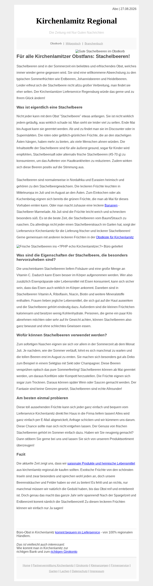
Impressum (97, 571)
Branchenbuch (94, 43)
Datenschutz (80, 571)
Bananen (111, 205)
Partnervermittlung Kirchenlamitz (53, 565)
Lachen (65, 571)
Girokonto (82, 565)
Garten (53, 571)
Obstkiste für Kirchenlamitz (115, 237)
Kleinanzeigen (100, 565)
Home (26, 565)
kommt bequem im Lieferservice (77, 532)
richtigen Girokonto (64, 551)
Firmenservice (120, 565)
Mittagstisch (73, 43)
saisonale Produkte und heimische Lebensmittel (101, 463)
